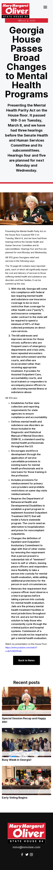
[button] (45, 6)
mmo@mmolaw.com (26, 847)
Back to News (26, 660)
